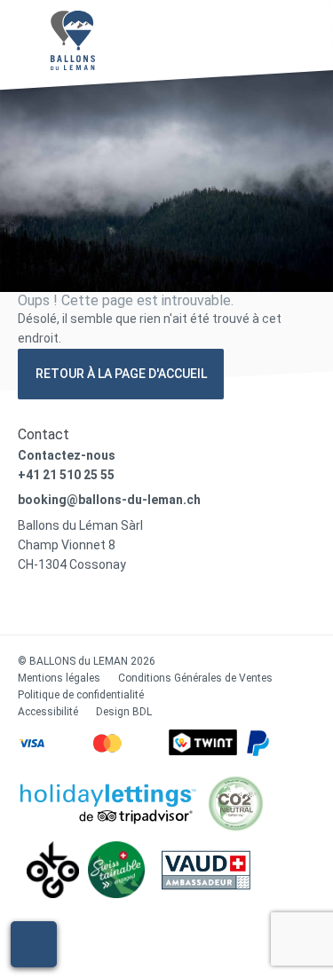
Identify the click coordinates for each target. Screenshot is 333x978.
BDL (142, 712)
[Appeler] (34, 944)
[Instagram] (55, 604)
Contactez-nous (66, 455)
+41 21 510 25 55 (66, 475)
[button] (298, 34)
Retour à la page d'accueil (121, 374)
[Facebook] (22, 604)
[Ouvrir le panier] (219, 33)
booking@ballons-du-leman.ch (109, 500)
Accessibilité (48, 712)
